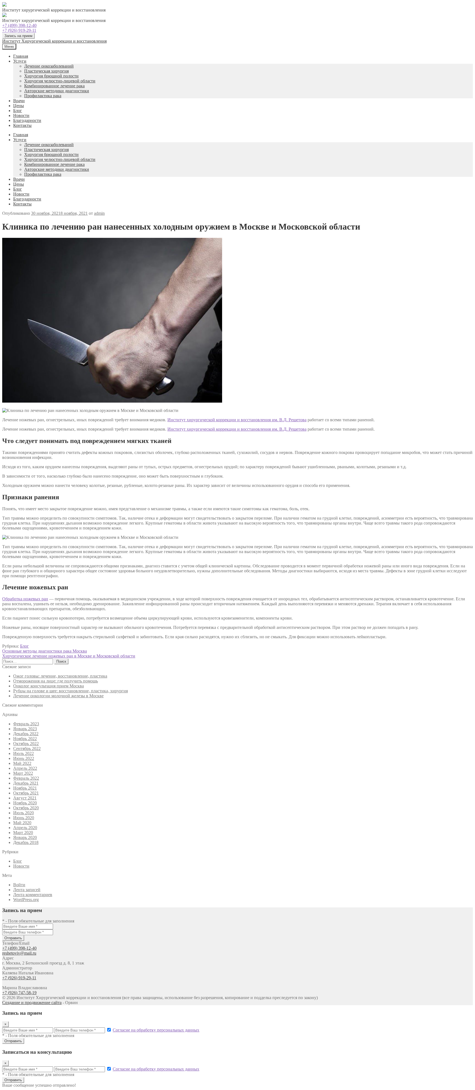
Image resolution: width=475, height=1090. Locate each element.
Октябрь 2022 (26, 743)
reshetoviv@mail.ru (19, 953)
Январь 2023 (25, 728)
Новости (21, 115)
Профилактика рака (42, 95)
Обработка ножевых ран (25, 598)
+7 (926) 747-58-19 (19, 992)
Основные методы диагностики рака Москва (44, 651)
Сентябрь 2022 (27, 748)
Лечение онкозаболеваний (49, 66)
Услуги (19, 61)
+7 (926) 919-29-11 (19, 30)
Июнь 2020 (23, 817)
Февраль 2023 (26, 723)
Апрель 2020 (25, 827)
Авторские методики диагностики (56, 90)
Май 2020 (22, 822)
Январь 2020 (25, 837)
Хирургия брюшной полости (51, 76)
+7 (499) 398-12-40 (19, 25)
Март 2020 (23, 832)
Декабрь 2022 (25, 733)
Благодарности (27, 120)
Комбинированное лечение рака (54, 85)
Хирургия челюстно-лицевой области (59, 81)
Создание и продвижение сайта (32, 1002)
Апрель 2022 (25, 768)
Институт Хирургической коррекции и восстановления (54, 41)
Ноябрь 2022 (25, 738)
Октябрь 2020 (26, 807)
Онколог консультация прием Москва (48, 686)
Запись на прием (18, 36)
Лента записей (26, 889)
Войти (19, 884)
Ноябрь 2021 (25, 788)
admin (99, 213)
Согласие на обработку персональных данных (156, 1030)
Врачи (19, 100)
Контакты (22, 125)
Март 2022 (23, 773)
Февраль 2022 (26, 778)
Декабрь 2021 (25, 783)
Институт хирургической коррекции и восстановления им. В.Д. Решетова (236, 419)
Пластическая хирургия (46, 71)
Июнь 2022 (23, 758)
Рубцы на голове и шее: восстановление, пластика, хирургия (70, 690)
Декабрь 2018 (25, 842)
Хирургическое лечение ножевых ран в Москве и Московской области (68, 656)
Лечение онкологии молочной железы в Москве (58, 695)
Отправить (13, 938)
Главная (20, 56)
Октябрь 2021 (26, 793)
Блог (17, 110)
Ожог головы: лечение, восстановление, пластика (60, 676)
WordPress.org (26, 899)
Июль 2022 (23, 753)
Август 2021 (25, 798)
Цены (18, 105)
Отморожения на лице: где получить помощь (55, 681)
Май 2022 (22, 763)
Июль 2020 (23, 812)
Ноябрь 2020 (25, 803)
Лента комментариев (32, 894)
